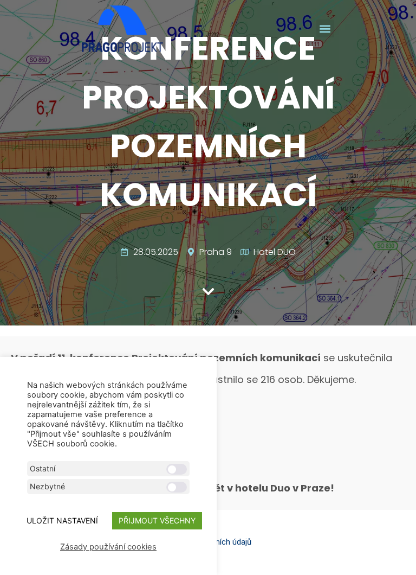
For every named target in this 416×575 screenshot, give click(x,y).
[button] (325, 28)
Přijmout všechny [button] (157, 520)
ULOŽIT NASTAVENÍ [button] (62, 520)
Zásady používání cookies (108, 547)
